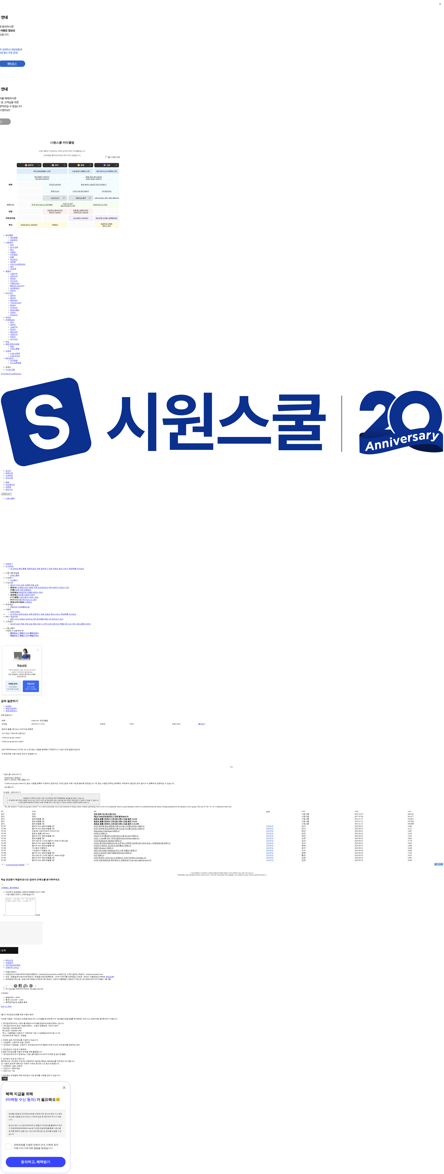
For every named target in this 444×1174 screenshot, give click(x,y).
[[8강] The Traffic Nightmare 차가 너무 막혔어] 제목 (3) (115, 850)
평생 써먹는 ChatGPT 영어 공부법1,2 (93, 184)
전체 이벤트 (15, 612)
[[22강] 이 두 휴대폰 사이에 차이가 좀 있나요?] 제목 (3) (116, 836)
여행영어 (55, 225)
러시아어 (14, 281)
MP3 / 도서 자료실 (17, 619)
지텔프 (13, 252)
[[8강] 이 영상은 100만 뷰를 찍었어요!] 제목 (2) (113, 853)
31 (7, 865)
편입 (7, 342)
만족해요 (5, 888)
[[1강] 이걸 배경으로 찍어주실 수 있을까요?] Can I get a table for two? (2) (122, 860)
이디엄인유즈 (106, 191)
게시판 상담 (15, 624)
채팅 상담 (37, 624)
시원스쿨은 (10, 498)
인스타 (24, 633)
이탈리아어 (14, 283)
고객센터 (9, 476)
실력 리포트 (23, 614)
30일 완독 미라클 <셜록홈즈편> (107, 218)
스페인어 (14, 274)
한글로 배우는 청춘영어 (29, 225)
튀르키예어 (14, 310)
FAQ (58, 624)
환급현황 (72, 569)
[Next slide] (35, 986)
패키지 (13, 585)
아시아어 (9, 293)
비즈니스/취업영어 (17, 264)
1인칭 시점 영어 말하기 (81, 191)
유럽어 (8, 271)
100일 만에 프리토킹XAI (39, 588)
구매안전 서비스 (12, 968)
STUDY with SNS (55, 184)
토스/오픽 (14, 247)
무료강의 (14, 607)
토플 (12, 257)
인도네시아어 (15, 303)
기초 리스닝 (55, 198)
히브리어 (14, 315)
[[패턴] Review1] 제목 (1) (104, 848)
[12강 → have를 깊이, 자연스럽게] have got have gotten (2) (116, 838)
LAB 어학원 (15, 353)
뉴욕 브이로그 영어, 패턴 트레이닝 (106, 198)
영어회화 (9, 235)
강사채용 (14, 360)
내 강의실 (9, 566)
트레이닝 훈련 (81, 198)
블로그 (14, 633)
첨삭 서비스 (63, 569)
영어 (12, 322)
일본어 (13, 296)
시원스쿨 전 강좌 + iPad (28, 597)
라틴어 (13, 291)
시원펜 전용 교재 (31, 585)
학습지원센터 (11, 708)
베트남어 (14, 300)
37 (18, 865)
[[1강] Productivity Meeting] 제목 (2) (107, 841)
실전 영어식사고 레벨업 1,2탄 (106, 171)
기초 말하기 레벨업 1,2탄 (81, 171)
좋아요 (201, 724)
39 (21, 865)
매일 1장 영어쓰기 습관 (53, 619)
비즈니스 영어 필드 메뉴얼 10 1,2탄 (68, 205)
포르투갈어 (14, 288)
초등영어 (14, 240)
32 (8, 865)
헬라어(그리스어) (17, 286)
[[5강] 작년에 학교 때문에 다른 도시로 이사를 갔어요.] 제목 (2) (119, 826)
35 (14, 865)
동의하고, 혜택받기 (35, 1162)
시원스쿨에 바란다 (83, 624)
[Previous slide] (7, 986)
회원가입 (9, 473)
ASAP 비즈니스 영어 (100, 205)
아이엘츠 (14, 255)
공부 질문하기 (42, 569)
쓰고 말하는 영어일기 (80, 218)
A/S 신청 (71, 624)
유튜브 (34, 633)
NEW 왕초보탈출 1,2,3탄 (42, 171)
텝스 (12, 250)
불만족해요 (14, 888)
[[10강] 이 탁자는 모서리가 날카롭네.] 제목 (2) (112, 846)
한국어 (8, 317)
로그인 (8, 471)
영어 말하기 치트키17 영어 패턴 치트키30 (42, 178)
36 (16, 865)
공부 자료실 (53, 569)
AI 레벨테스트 (24, 607)
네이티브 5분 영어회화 (34, 619)
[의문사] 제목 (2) (100, 833)
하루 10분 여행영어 (23, 590)
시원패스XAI (22, 588)
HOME (8, 706)
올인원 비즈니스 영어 (28, 600)
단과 (18, 585)
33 (10, 865)
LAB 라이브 (15, 356)
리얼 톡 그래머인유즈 (26, 595)
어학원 (8, 351)
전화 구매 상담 (26, 624)
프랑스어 (14, 276)
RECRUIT (10, 358)
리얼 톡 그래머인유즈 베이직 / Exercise (55, 211)
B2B (12, 346)
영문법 (13, 262)
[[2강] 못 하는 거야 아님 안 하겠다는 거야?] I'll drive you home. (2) (120, 858)
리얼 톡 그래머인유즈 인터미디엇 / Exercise (80, 211)
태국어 (13, 305)
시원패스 (28, 602)
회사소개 (9, 960)
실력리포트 (31, 569)
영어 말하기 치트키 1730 (59, 588)
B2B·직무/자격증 (12, 344)
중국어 (13, 298)
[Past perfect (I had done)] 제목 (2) (106, 831)
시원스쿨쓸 (14, 349)
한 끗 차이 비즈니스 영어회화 (42, 205)
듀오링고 (14, 259)
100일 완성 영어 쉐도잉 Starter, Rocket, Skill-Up (94, 178)
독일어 (13, 279)
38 (20, 865)
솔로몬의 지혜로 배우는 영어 (106, 225)
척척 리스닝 (55, 191)
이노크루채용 (15, 363)
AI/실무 (13, 269)
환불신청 (64, 624)
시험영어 (9, 242)
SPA (12, 267)
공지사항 (9, 478)
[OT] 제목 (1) (99, 855)
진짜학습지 (10, 320)
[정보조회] (110, 977)
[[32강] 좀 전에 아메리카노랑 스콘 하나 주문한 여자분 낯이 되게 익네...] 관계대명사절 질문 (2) (132, 843)
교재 (22, 585)
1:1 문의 (44, 624)
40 (23, 865)
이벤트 (8, 564)
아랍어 (13, 313)
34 (12, 865)
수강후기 (14, 580)
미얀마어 (14, 308)
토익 (12, 245)
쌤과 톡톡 (22, 569)
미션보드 (80, 569)
